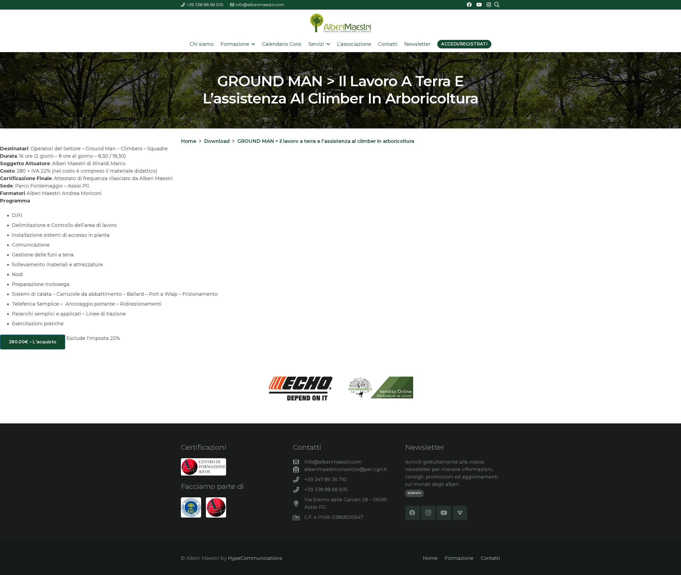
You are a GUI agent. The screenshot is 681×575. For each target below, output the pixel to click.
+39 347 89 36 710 (325, 479)
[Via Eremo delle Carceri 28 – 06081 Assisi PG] (298, 504)
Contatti (490, 558)
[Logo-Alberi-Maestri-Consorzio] (340, 23)
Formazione (459, 558)
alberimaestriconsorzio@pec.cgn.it (345, 469)
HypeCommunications (255, 558)
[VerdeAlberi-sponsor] (380, 387)
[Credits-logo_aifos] (203, 467)
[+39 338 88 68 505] (298, 490)
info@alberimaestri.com (333, 462)
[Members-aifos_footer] (216, 507)
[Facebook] (469, 4)
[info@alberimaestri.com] (298, 462)
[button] (252, 44)
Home (430, 558)
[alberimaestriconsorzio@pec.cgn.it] (298, 470)
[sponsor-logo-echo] (300, 389)
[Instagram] (489, 4)
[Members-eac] (191, 507)
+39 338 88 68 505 (325, 490)
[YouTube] (479, 4)
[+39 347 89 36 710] (298, 480)
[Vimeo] (459, 513)
